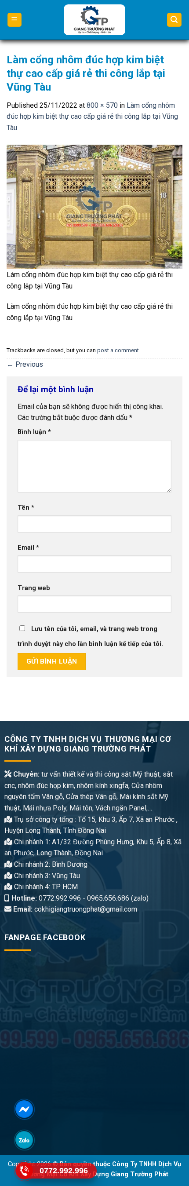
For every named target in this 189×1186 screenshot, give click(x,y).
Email (28, 547)
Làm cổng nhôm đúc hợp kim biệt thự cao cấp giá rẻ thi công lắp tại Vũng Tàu (92, 116)
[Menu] (14, 20)
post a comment (118, 350)
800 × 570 (102, 105)
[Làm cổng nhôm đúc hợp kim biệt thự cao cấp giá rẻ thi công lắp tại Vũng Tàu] (94, 206)
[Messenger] (24, 1109)
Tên (26, 507)
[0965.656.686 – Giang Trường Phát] (95, 19)
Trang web (34, 588)
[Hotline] (24, 1170)
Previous (25, 364)
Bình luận (34, 432)
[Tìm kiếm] (174, 20)
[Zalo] (24, 1140)
